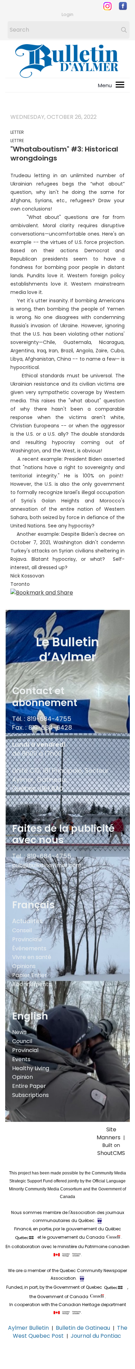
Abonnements (31, 984)
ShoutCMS (111, 1153)
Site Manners (110, 1133)
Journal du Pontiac (97, 1336)
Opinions (24, 966)
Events (21, 1059)
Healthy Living (30, 1068)
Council (22, 1041)
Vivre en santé (31, 957)
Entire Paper (29, 1086)
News (19, 1032)
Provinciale (27, 939)
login (67, 14)
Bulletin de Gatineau (83, 1328)
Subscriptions (30, 1095)
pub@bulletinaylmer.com (46, 865)
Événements (29, 948)
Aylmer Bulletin (28, 1328)
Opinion (22, 1077)
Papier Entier (29, 975)
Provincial (25, 1050)
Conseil (22, 930)
